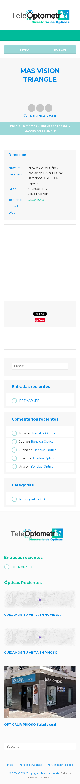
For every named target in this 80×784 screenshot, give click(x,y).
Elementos (29, 126)
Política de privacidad (60, 764)
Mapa (24, 50)
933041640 (36, 200)
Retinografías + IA (32, 499)
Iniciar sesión (75, 35)
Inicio (13, 126)
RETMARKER (29, 401)
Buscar (60, 50)
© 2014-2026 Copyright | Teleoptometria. (34, 773)
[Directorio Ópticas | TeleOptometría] (40, 15)
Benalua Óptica (43, 433)
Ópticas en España (54, 126)
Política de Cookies (30, 764)
